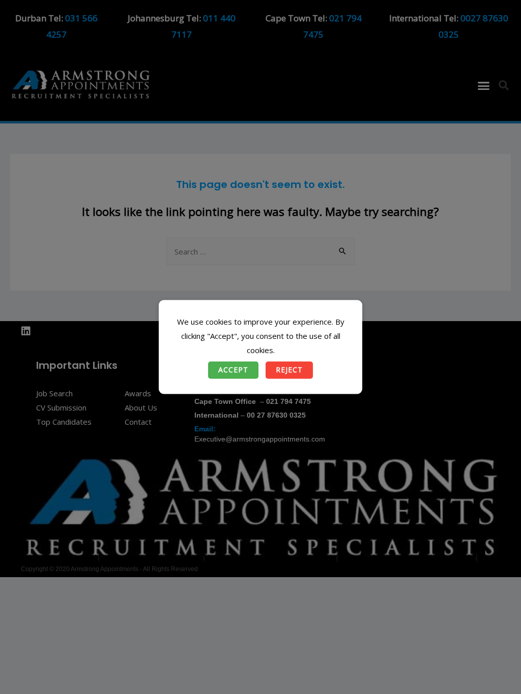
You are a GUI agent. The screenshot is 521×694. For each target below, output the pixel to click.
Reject (289, 370)
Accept (233, 370)
